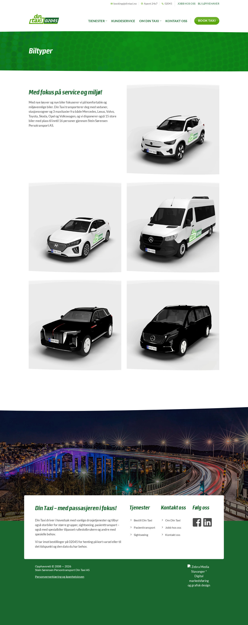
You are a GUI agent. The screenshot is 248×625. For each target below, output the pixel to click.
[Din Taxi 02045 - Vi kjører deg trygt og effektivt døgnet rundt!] (44, 19)
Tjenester (96, 21)
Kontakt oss (176, 21)
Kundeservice (123, 21)
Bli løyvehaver (208, 3)
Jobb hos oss (186, 3)
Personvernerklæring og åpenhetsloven (59, 576)
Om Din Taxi (149, 21)
